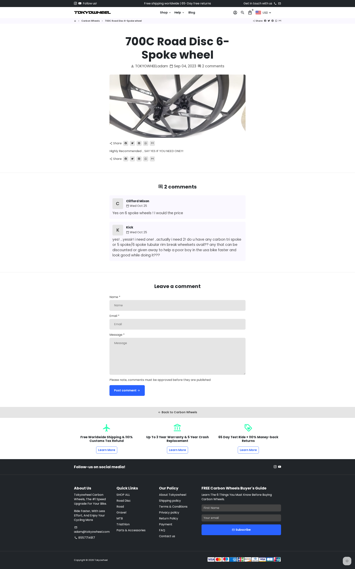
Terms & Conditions (173, 506)
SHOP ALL (123, 495)
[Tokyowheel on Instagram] (75, 3)
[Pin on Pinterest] (272, 20)
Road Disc (123, 501)
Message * (117, 335)
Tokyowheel (101, 560)
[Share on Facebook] (265, 20)
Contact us (167, 536)
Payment (165, 524)
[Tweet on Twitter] (269, 20)
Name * (114, 297)
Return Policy (168, 518)
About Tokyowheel (172, 495)
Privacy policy (169, 512)
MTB (119, 518)
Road (120, 506)
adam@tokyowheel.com (92, 530)
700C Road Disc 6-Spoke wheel (123, 20)
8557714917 (84, 538)
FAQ (162, 530)
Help (179, 12)
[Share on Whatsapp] (276, 20)
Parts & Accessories (131, 530)
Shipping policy (170, 501)
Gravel (121, 512)
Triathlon (123, 524)
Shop (165, 12)
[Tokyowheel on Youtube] (79, 3)
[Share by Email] (280, 20)
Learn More (106, 450)
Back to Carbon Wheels (177, 412)
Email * (114, 316)
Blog (191, 12)
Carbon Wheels (90, 20)
